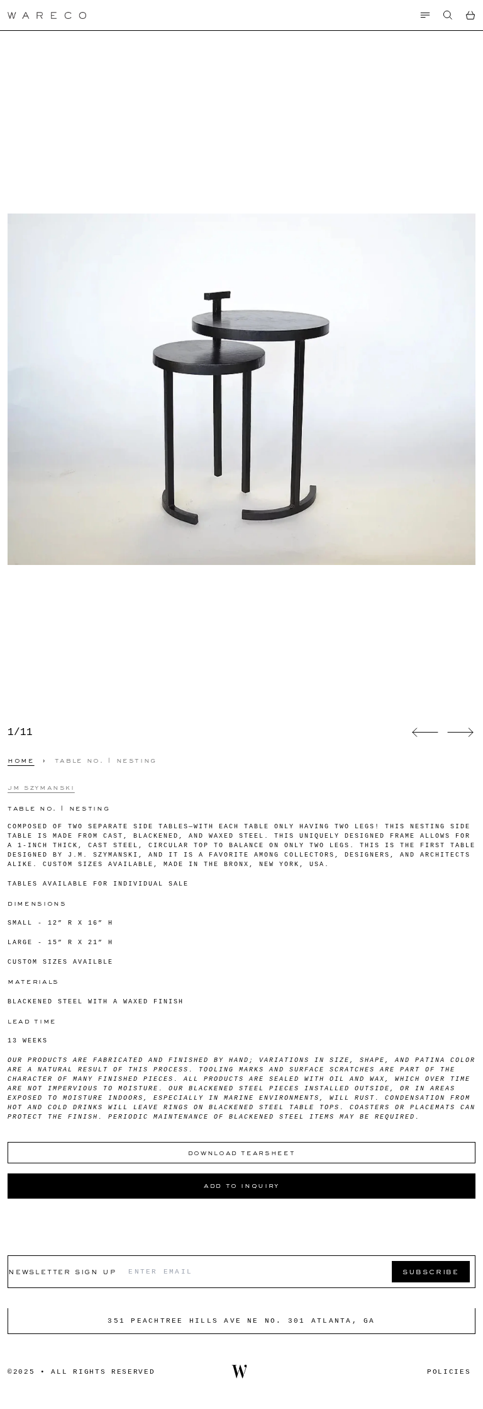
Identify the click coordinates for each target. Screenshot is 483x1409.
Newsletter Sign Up (62, 1271)
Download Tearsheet (242, 1152)
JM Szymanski (41, 787)
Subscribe (430, 1271)
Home (21, 760)
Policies (448, 1372)
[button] (448, 15)
